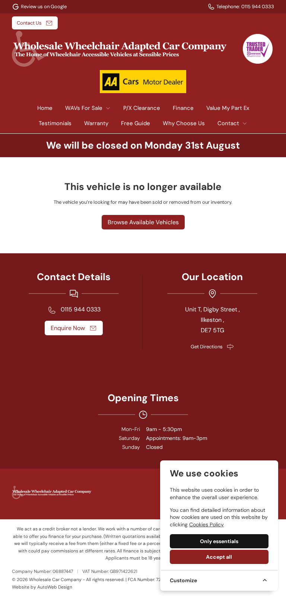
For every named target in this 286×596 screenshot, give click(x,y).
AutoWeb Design (54, 587)
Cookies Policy (206, 524)
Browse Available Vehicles (143, 222)
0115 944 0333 (81, 309)
